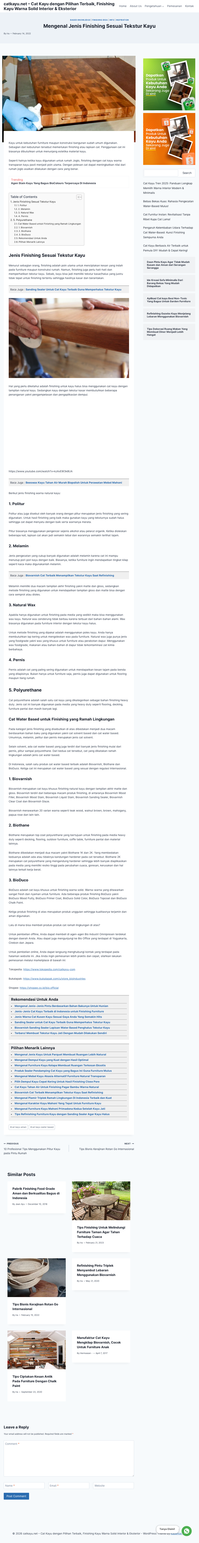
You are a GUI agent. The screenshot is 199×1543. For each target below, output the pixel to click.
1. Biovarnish (25, 227)
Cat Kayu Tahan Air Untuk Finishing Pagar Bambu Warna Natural (57, 1087)
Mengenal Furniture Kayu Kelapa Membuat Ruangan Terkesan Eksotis (60, 1065)
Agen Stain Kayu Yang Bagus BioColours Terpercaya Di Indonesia (53, 183)
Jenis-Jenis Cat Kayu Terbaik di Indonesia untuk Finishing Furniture (59, 1011)
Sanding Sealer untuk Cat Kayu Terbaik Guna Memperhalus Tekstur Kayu (73, 289)
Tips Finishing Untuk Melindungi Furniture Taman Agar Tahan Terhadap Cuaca (101, 1232)
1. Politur (22, 205)
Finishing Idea (100, 20)
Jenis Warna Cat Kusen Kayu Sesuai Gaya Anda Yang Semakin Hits (58, 1016)
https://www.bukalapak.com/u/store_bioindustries (54, 978)
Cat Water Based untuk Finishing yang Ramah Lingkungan (49, 223)
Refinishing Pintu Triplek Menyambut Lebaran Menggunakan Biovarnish (96, 1270)
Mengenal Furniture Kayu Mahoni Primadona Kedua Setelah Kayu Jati (60, 1108)
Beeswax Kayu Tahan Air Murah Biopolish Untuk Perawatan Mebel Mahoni (74, 482)
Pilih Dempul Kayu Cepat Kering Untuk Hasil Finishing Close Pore (57, 1081)
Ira (8, 33)
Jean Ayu (20, 1204)
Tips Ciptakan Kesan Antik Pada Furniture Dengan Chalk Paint (34, 1381)
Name (10, 1485)
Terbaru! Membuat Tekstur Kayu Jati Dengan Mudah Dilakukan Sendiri (61, 1033)
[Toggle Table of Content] (77, 197)
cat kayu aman (18, 1127)
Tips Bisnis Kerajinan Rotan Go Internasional (106, 1146)
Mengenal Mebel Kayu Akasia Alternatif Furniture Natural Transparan (60, 1076)
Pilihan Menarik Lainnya (31, 242)
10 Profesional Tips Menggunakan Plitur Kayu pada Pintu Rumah (32, 1148)
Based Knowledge (80, 20)
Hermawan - (86, 1353)
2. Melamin (24, 209)
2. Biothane (25, 231)
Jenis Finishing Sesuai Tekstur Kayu (34, 201)
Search (187, 173)
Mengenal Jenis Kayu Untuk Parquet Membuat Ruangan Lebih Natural (60, 1054)
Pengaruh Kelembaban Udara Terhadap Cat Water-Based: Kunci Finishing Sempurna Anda (168, 232)
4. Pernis (23, 216)
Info (111, 20)
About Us (136, 6)
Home (123, 6)
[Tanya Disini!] (186, 1531)
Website (100, 1485)
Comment (12, 1443)
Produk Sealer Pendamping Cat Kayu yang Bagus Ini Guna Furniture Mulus (63, 1070)
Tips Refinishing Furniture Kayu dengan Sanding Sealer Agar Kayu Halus (62, 1114)
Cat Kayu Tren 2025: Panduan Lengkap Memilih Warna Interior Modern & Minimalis (167, 188)
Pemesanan (174, 6)
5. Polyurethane (22, 219)
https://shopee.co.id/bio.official (39, 987)
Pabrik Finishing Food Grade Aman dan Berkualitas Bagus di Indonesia (36, 1193)
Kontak (189, 6)
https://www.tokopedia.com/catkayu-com (49, 969)
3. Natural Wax (26, 212)
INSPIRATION (122, 20)
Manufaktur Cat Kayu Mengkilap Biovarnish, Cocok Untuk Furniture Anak (99, 1342)
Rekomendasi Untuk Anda (33, 238)
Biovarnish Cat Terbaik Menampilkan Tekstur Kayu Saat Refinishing (70, 575)
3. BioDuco (25, 234)
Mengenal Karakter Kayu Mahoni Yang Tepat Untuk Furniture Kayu (58, 1103)
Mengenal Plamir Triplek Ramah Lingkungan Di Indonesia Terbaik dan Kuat (63, 1097)
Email (54, 1485)
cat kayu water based (41, 1127)
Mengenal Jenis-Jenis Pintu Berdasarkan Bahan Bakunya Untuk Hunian (61, 1006)
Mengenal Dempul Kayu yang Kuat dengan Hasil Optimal (51, 1059)
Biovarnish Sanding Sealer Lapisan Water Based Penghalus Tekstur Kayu (62, 1027)
